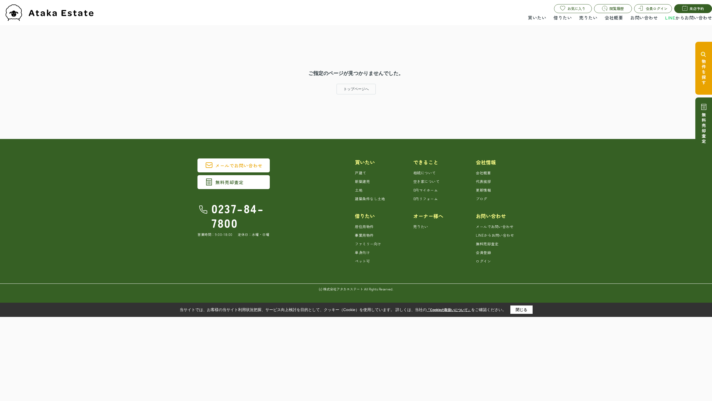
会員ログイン (657, 8)
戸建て (360, 172)
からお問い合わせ (688, 17)
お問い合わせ (644, 17)
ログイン (483, 261)
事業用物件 (364, 235)
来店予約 (696, 8)
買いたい (537, 17)
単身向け (362, 252)
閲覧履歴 (616, 8)
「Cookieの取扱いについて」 (449, 310)
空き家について (426, 181)
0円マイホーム (425, 190)
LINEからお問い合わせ (495, 235)
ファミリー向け (368, 243)
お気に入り (576, 8)
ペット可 (362, 261)
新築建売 (362, 181)
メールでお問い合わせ (239, 165)
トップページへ (356, 89)
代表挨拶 (483, 181)
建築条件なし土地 (370, 198)
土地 (358, 190)
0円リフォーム (425, 198)
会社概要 (614, 17)
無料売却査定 (229, 182)
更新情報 (483, 190)
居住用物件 (364, 226)
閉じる (521, 309)
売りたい (588, 17)
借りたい (562, 17)
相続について (424, 172)
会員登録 (483, 252)
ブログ (481, 198)
